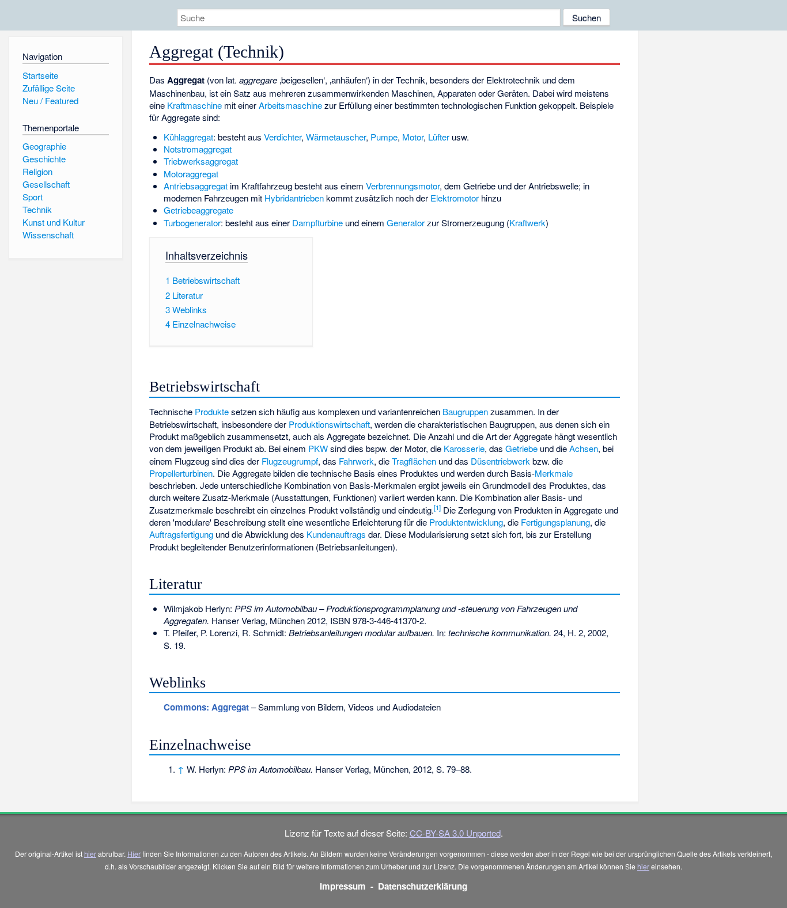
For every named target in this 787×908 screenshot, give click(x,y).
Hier (134, 853)
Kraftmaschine (194, 105)
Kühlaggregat (188, 137)
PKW (318, 448)
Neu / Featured (50, 100)
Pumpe (384, 137)
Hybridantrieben (294, 198)
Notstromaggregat (198, 149)
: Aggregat (206, 707)
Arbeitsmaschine (290, 105)
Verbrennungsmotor (403, 186)
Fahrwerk (356, 461)
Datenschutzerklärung (422, 886)
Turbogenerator (192, 222)
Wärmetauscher (336, 137)
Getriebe (521, 448)
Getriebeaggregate (198, 210)
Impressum (343, 886)
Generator (406, 222)
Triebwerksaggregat (201, 161)
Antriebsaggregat (196, 186)
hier (90, 853)
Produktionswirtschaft (329, 424)
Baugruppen (465, 411)
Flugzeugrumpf (290, 461)
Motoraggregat (191, 174)
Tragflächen (414, 461)
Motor (412, 137)
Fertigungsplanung (555, 522)
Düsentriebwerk (500, 461)
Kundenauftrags (336, 534)
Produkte (212, 411)
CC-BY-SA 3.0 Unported (455, 833)
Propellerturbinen (181, 473)
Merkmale (554, 473)
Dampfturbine (317, 222)
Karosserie (464, 448)
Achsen (583, 448)
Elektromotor (454, 198)
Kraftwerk (527, 222)
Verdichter (282, 137)
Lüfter (438, 137)
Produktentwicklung (466, 522)
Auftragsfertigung (181, 534)
